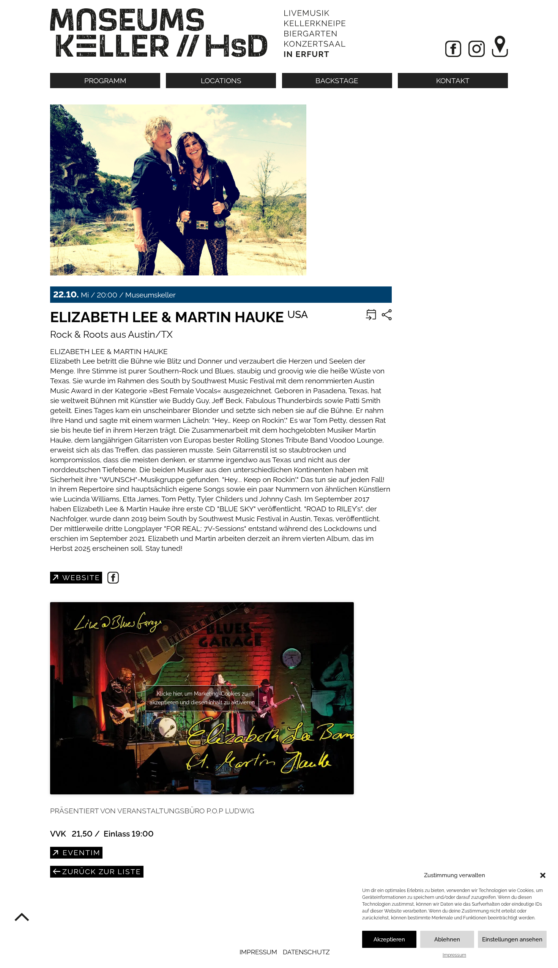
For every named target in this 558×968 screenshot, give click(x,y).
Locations (221, 80)
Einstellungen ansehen (512, 939)
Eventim (80, 852)
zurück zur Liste (100, 871)
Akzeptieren (389, 939)
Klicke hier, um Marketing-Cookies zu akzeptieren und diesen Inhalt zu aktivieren (202, 698)
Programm (105, 80)
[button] (543, 875)
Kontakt (453, 80)
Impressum (454, 955)
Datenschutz (306, 952)
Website (80, 577)
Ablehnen (447, 939)
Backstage (336, 80)
